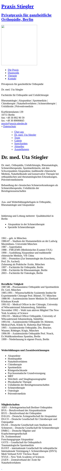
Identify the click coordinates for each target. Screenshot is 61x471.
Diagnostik (13, 72)
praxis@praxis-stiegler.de (14, 123)
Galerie (18, 140)
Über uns (19, 132)
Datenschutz (9, 126)
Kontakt (12, 78)
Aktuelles (19, 146)
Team (17, 137)
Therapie (12, 75)
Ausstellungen (21, 149)
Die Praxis (13, 69)
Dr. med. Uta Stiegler (25, 134)
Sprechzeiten (20, 143)
